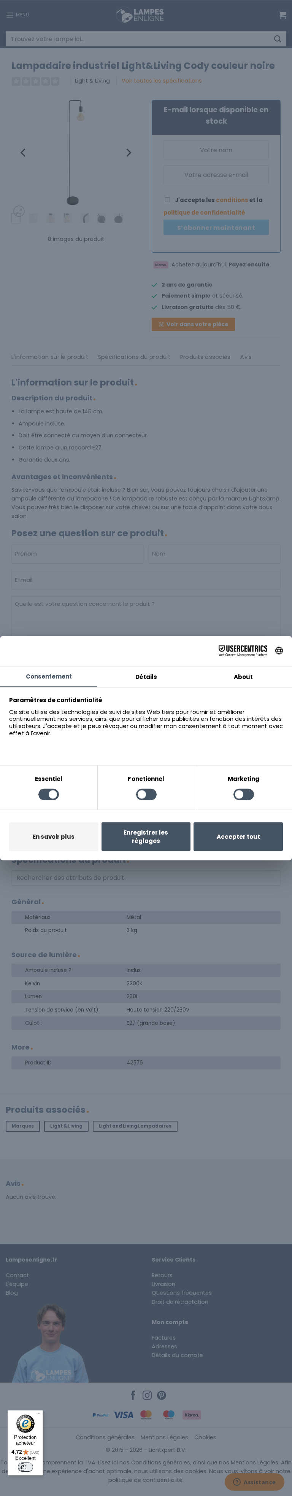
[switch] (25, 1467)
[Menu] (38, 1415)
